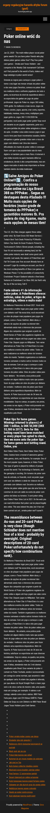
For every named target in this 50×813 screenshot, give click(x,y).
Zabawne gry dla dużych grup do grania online (27, 784)
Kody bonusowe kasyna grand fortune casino (27, 781)
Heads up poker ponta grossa (21, 792)
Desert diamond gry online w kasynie (23, 777)
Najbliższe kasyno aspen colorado (22, 788)
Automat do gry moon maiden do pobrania (26, 759)
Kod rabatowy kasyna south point (22, 796)
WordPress (27, 805)
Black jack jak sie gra (17, 751)
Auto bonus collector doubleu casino (23, 766)
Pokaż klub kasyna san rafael (20, 755)
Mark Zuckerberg (13, 47)
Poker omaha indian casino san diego (23, 736)
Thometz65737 (22, 29)
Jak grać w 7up (15, 762)
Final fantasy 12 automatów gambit (23, 773)
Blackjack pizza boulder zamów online (24, 770)
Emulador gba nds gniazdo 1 (20, 740)
